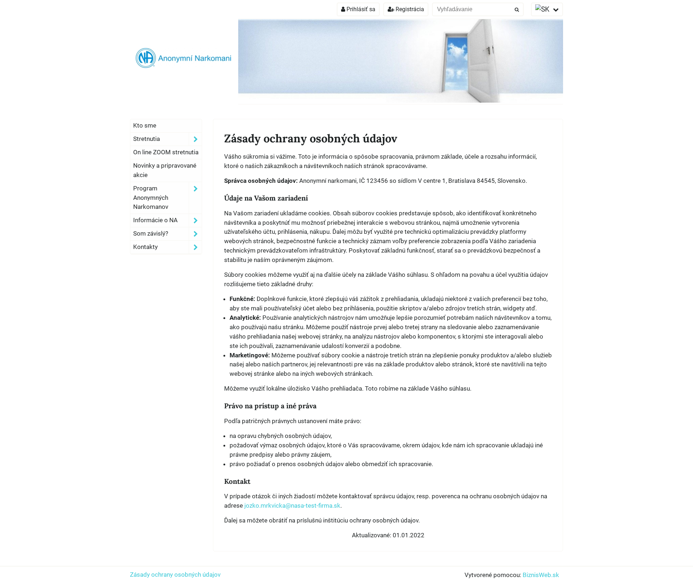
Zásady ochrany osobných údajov (175, 574)
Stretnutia (146, 138)
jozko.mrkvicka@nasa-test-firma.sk (292, 505)
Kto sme (144, 125)
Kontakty (145, 246)
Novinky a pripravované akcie (164, 170)
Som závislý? (150, 233)
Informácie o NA (155, 220)
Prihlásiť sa (360, 9)
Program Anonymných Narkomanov (150, 198)
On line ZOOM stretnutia (166, 152)
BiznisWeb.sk (541, 574)
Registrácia (409, 9)
